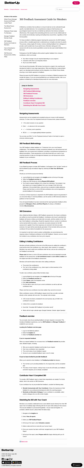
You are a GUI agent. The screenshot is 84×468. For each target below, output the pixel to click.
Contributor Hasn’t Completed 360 (34, 103)
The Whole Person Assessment (9, 27)
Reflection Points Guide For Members (10, 32)
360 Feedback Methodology (32, 91)
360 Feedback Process (30, 93)
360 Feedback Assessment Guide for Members (10, 43)
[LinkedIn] (3, 460)
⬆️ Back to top (23, 441)
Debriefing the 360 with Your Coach (34, 105)
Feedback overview (29, 100)
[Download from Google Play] (17, 463)
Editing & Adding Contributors (32, 98)
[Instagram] (10, 460)
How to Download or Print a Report (9, 49)
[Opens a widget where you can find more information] (76, 465)
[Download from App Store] (7, 463)
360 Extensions (28, 96)
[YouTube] (7, 460)
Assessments (24, 9)
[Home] (12, 2)
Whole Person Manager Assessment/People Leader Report (10, 21)
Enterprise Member (14, 9)
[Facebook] (11, 460)
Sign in (76, 3)
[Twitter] (5, 460)
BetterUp (6, 9)
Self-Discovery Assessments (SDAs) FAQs (10, 54)
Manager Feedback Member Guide (9, 37)
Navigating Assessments (31, 89)
